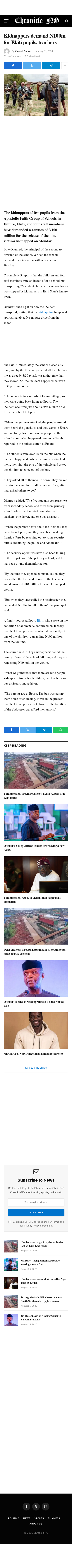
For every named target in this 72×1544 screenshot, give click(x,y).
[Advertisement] (36, 163)
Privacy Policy (32, 1225)
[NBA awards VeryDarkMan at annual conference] (36, 1030)
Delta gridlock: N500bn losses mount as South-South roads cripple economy (35, 951)
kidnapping (46, 312)
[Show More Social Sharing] (64, 65)
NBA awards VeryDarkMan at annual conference (33, 1053)
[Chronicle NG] (37, 21)
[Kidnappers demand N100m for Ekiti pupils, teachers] (36, 95)
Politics (14, 1518)
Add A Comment (36, 1067)
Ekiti (40, 620)
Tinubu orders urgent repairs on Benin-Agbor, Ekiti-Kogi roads (35, 795)
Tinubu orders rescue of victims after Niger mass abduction (32, 899)
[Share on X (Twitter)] (32, 65)
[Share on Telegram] (51, 65)
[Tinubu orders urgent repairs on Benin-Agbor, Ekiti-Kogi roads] (36, 770)
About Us (36, 1523)
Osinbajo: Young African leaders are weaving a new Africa (34, 847)
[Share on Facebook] (13, 65)
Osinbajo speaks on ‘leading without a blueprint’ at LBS (34, 1003)
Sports (39, 1518)
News (26, 1518)
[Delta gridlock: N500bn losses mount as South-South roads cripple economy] (36, 926)
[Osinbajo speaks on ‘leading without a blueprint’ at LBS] (36, 978)
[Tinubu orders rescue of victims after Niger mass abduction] (36, 874)
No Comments (14, 56)
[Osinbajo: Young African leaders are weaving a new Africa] (36, 822)
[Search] (66, 21)
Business (54, 1518)
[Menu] (6, 21)
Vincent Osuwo (23, 51)
